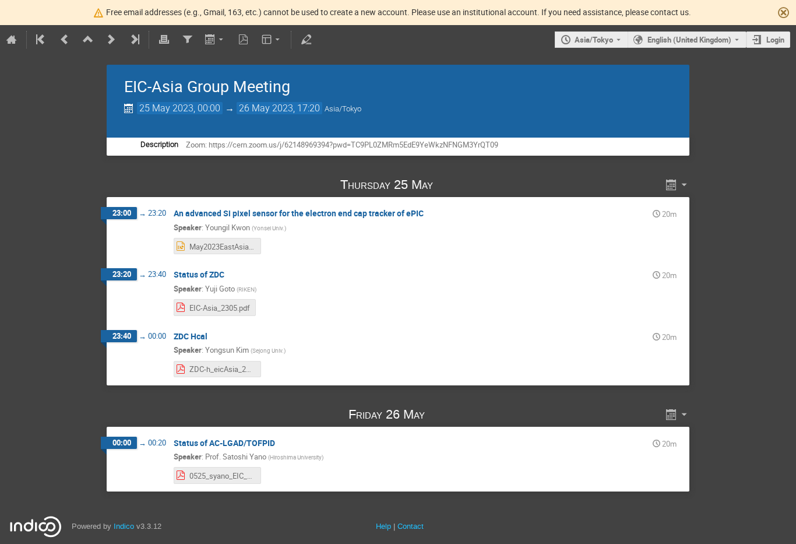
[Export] (215, 39)
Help (383, 526)
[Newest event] (134, 39)
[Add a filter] (187, 39)
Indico (124, 526)
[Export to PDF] (243, 39)
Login (775, 39)
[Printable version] (163, 39)
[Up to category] (88, 39)
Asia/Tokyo (594, 39)
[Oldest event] (41, 39)
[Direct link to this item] (449, 184)
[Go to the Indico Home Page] (11, 39)
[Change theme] (271, 39)
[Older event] (64, 39)
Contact (410, 526)
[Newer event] (111, 39)
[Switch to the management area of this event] (306, 39)
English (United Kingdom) (689, 39)
